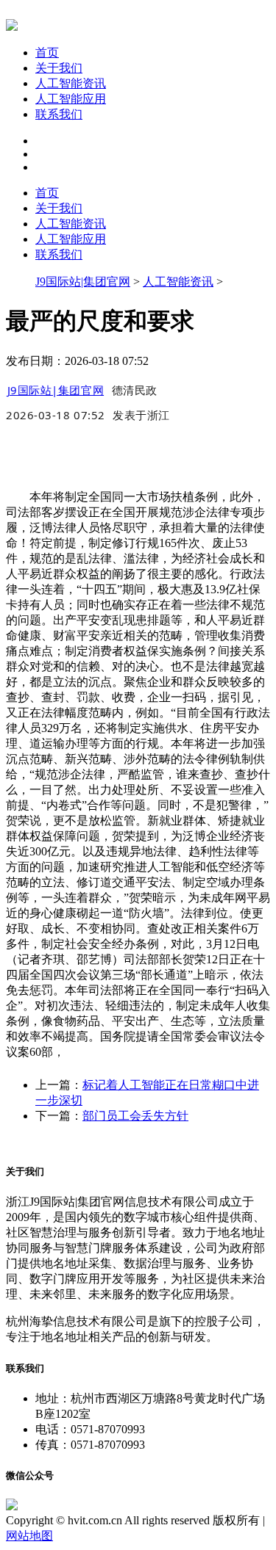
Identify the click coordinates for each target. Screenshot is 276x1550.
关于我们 (58, 68)
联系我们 (58, 114)
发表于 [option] (141, 415)
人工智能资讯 (70, 83)
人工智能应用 (70, 99)
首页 (47, 52)
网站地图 (29, 1535)
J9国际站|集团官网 (82, 281)
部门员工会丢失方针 (135, 1115)
